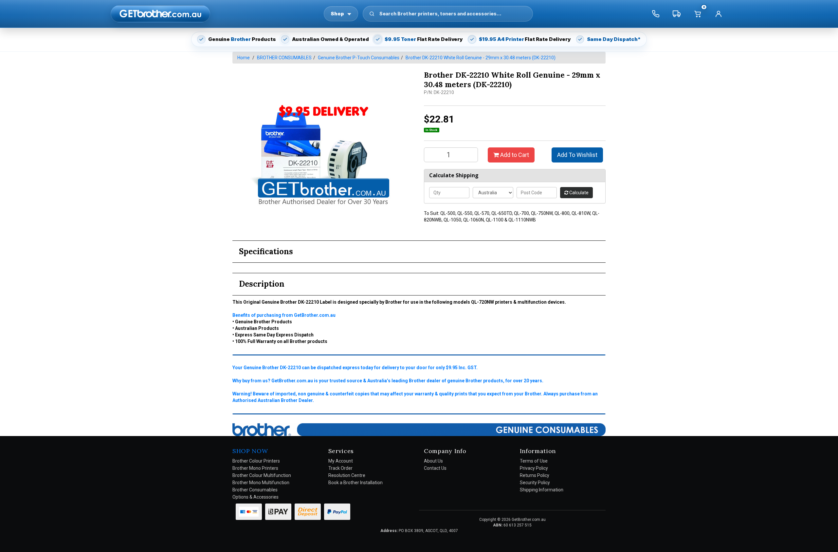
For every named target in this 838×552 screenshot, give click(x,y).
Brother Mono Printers (255, 468)
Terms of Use (534, 461)
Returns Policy (534, 475)
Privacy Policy (534, 468)
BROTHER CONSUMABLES (284, 57)
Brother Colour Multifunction (261, 475)
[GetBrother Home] (160, 13)
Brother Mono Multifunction (260, 482)
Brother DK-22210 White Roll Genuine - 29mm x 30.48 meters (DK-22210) (481, 57)
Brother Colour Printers (256, 461)
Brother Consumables (255, 489)
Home (243, 57)
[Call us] (656, 14)
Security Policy (535, 482)
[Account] (718, 14)
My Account (340, 461)
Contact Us (435, 468)
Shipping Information (541, 489)
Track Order (340, 468)
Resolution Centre (346, 475)
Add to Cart (514, 154)
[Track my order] (676, 14)
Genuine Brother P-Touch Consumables (358, 57)
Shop (337, 13)
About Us (433, 461)
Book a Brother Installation (355, 482)
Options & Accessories (255, 497)
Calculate (578, 192)
